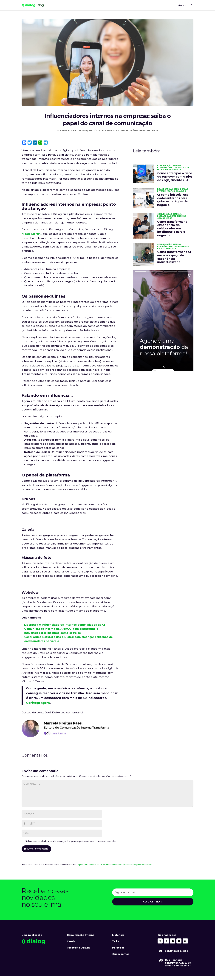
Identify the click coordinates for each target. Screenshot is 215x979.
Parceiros (118, 947)
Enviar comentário (37, 848)
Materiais (118, 934)
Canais (71, 941)
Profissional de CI (176, 191)
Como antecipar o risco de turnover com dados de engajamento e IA (174, 176)
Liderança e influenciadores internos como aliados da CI (64, 624)
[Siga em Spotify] (185, 940)
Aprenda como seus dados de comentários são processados (114, 864)
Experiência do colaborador (173, 167)
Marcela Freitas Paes (74, 130)
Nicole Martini (31, 233)
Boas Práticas (110, 130)
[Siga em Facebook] (166, 940)
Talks (115, 941)
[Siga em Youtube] (178, 940)
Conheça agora (38, 703)
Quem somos (120, 953)
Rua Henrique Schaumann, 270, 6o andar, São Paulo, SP (178, 962)
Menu (181, 5)
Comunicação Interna (133, 130)
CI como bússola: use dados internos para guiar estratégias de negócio (173, 200)
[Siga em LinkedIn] (172, 940)
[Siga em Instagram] (160, 940)
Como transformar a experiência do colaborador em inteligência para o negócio (172, 228)
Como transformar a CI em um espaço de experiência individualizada (174, 257)
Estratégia (163, 216)
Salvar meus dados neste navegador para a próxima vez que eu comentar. (71, 841)
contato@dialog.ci (176, 950)
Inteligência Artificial (169, 169)
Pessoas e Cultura (78, 947)
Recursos (152, 130)
